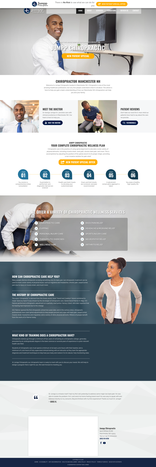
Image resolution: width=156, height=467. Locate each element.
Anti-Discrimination (55, 462)
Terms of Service (102, 462)
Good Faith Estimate (115, 462)
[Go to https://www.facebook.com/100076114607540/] (101, 443)
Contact (136, 10)
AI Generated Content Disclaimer (78, 464)
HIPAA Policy (82, 462)
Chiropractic (24, 298)
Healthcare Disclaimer (69, 462)
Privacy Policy (91, 462)
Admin (36, 462)
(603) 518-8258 (104, 438)
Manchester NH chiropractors (94, 90)
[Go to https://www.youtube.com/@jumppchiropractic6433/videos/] (104, 443)
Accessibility (43, 462)
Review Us (124, 10)
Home (80, 10)
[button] (78, 56)
